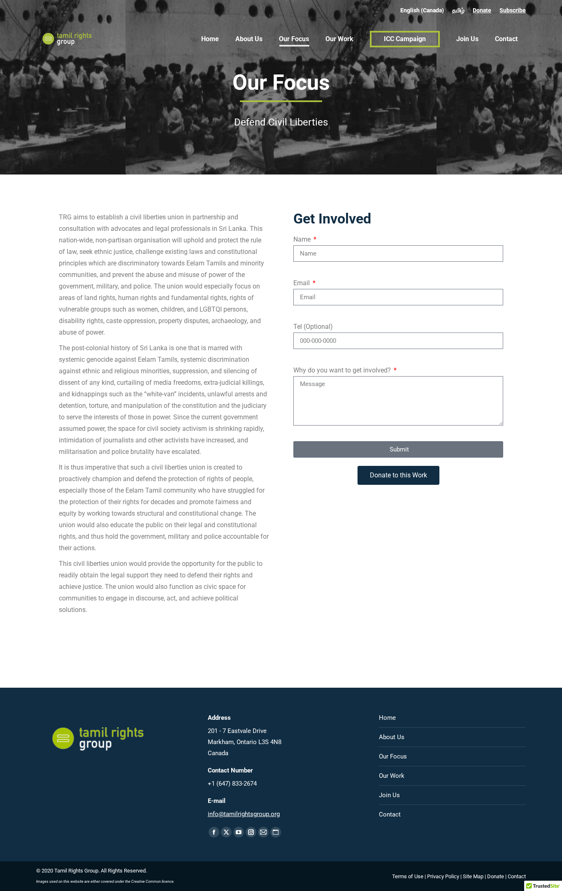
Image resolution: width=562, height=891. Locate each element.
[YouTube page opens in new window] (238, 832)
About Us (391, 737)
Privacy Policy (443, 876)
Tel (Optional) (313, 326)
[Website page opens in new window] (275, 832)
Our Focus (393, 756)
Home (387, 717)
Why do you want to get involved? (342, 370)
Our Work (391, 775)
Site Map (473, 876)
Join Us (389, 795)
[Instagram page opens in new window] (251, 832)
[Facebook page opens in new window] (214, 832)
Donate (482, 10)
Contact (390, 814)
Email (302, 283)
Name (302, 239)
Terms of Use (407, 876)
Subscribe (512, 10)
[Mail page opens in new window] (263, 832)
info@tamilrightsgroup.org (244, 814)
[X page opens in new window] (226, 832)
